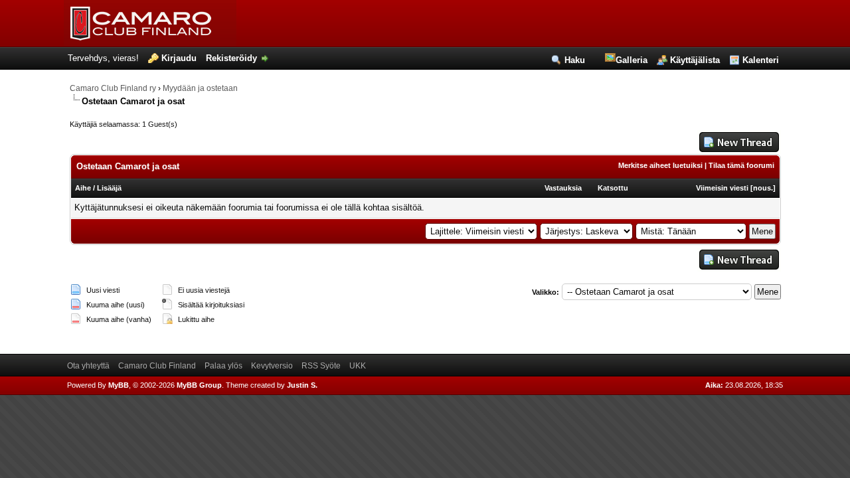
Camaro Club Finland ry (113, 88)
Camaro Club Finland (157, 365)
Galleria (631, 60)
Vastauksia (563, 188)
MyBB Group (199, 385)
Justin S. (302, 385)
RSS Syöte (321, 365)
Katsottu (613, 188)
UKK (357, 365)
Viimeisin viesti (722, 188)
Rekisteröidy (231, 58)
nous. (763, 188)
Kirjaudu (179, 58)
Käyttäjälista (695, 60)
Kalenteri (760, 60)
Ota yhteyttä (88, 365)
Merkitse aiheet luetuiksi (660, 165)
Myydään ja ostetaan (200, 88)
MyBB (118, 385)
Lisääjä (109, 188)
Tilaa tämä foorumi (741, 165)
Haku (574, 60)
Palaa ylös (223, 365)
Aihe (83, 188)
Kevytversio (272, 365)
